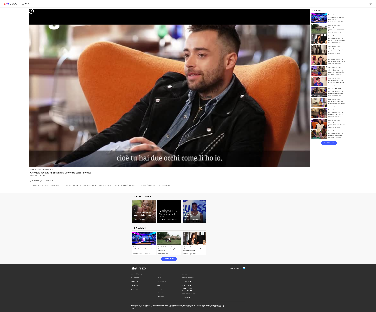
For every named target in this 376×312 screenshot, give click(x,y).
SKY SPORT (135, 278)
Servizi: (159, 274)
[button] (35, 180)
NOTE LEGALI (186, 285)
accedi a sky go (236, 268)
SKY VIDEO (134, 285)
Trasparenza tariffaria (204, 305)
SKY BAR (159, 289)
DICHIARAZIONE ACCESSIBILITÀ (187, 289)
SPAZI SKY (160, 293)
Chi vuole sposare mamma (44, 169)
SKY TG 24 (134, 281)
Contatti (219, 305)
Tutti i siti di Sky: (136, 274)
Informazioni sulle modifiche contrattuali (185, 305)
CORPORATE (186, 297)
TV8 (31, 169)
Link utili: (185, 274)
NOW (158, 285)
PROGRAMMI (161, 296)
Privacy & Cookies (169, 305)
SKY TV (159, 278)
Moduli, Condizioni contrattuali (156, 305)
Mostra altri (329, 143)
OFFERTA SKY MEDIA (189, 294)
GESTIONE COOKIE (188, 278)
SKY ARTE (134, 289)
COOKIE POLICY (187, 281)
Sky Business (161, 281)
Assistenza (213, 305)
